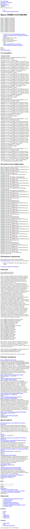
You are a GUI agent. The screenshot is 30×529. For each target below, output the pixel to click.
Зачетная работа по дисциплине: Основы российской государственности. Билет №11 (13, 441)
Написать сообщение (16, 44)
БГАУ (6, 411)
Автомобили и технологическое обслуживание (12, 474)
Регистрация (4, 4)
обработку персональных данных (16, 490)
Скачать (8, 50)
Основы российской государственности (15, 448)
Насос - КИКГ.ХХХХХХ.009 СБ (8, 359)
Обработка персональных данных (11, 503)
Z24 (5, 435)
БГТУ (15, 35)
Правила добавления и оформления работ (13, 498)
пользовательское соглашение (13, 492)
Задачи (2, 434)
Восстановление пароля (9, 525)
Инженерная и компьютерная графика (14, 374)
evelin (5, 477)
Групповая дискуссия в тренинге (8, 455)
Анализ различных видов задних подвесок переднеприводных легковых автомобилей (11, 468)
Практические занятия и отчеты (11, 11)
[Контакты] (3, 3)
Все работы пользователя (17, 45)
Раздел (2, 2)
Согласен (4, 490)
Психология (3, 463)
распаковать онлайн (5, 260)
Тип (4, 10)
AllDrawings (6, 516)
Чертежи (3, 374)
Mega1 (5, 465)
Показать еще (4, 416)
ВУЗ (5, 2)
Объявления (9, 2)
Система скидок (7, 501)
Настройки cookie (7, 506)
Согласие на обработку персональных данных (14, 504)
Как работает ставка (8, 499)
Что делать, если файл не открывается (10, 266)
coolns (5, 413)
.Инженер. (6, 376)
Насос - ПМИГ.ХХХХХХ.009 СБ (8, 379)
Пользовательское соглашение (10, 502)
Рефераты (9, 463)
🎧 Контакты (6, 517)
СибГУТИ (3, 448)
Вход (8, 4)
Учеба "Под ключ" (8, 451)
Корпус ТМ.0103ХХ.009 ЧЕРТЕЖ (9, 398)
